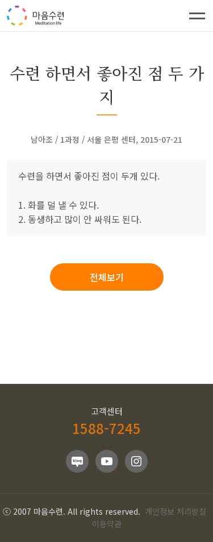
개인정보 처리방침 (175, 511)
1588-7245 (106, 428)
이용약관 (107, 523)
